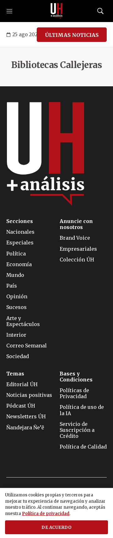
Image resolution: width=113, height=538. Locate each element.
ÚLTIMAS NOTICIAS (72, 35)
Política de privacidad (45, 513)
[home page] (56, 11)
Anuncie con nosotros (76, 224)
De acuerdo (56, 527)
